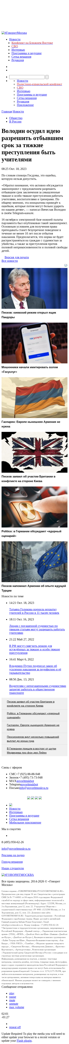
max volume (16, 1007)
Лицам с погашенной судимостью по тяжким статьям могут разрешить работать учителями (37, 629)
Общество (15, 118)
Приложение (25, 105)
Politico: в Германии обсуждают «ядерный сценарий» (33, 715)
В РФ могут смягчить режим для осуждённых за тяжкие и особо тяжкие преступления (34, 649)
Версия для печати (17, 257)
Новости (15, 39)
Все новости (10, 260)
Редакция (18, 60)
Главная (7, 111)
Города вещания (12, 861)
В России (15, 121)
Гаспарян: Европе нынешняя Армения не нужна (33, 727)
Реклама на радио (13, 855)
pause (12, 996)
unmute (13, 1003)
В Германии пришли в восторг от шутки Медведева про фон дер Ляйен (31, 750)
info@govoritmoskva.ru (33, 787)
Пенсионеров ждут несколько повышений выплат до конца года (33, 738)
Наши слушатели (13, 868)
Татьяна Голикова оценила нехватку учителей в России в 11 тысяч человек (34, 611)
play (11, 993)
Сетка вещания (21, 56)
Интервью (18, 49)
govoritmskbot (25, 781)
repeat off (15, 1027)
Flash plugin (24, 1040)
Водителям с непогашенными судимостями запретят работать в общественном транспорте (37, 689)
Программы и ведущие (27, 53)
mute (12, 1000)
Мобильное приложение (25, 822)
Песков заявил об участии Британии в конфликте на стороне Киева (30, 703)
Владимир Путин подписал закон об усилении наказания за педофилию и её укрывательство (35, 669)
